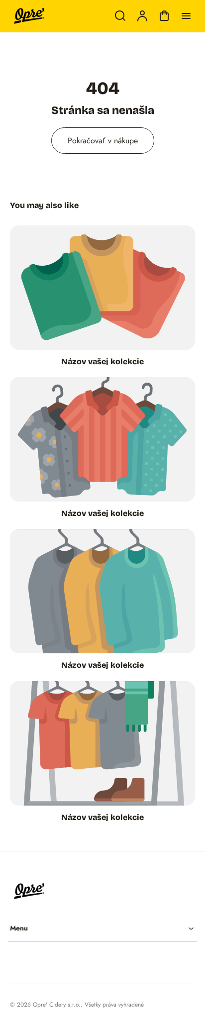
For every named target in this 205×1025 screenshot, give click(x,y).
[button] (102, 928)
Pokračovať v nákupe (103, 140)
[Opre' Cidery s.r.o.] (67, 891)
